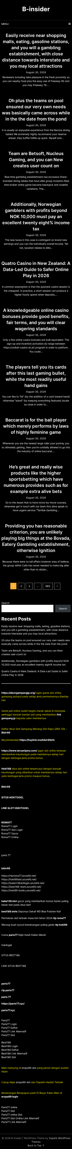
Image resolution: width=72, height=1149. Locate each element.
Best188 (6, 1042)
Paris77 (5, 1020)
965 (47, 586)
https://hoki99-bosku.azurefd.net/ (21, 890)
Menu (5, 23)
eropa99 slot (29, 1067)
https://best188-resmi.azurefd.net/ (21, 886)
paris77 (13, 934)
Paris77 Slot (8, 1110)
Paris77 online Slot (12, 1114)
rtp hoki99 (61, 924)
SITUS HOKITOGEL (12, 797)
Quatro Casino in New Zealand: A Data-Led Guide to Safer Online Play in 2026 (35, 269)
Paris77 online (9, 1107)
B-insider (36, 9)
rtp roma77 (59, 918)
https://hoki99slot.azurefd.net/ (19, 879)
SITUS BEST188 (10, 955)
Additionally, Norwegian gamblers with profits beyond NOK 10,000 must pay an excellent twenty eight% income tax (36, 216)
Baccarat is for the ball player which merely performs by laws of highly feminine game (36, 426)
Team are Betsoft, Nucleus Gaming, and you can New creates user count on (36, 159)
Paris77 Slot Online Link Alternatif (20, 1118)
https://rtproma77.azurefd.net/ (18, 875)
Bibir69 (5, 732)
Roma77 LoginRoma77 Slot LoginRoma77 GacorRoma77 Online (12, 830)
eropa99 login (9, 1096)
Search (5, 602)
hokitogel (6, 945)
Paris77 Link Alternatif (13, 1121)
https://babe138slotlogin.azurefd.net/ (22, 883)
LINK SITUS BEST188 (13, 965)
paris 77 (5, 855)
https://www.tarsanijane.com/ (19, 750)
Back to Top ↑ (36, 1145)
